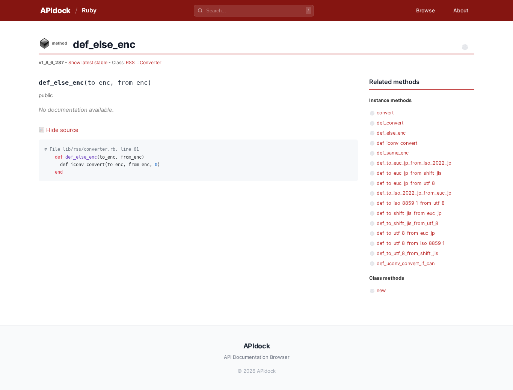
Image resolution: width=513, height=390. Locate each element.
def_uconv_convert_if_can (406, 263)
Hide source (62, 130)
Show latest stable (88, 62)
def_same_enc (393, 153)
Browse (425, 10)
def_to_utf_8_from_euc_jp (406, 233)
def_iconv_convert (397, 143)
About (460, 10)
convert (385, 113)
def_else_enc (391, 133)
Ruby (89, 10)
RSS (130, 62)
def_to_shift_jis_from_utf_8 (407, 223)
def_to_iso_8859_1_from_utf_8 (411, 203)
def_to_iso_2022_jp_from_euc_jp (414, 193)
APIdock (55, 10)
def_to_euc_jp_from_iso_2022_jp (414, 163)
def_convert (390, 123)
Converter (150, 62)
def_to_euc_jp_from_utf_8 (406, 183)
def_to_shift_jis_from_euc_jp (409, 213)
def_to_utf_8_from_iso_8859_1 (411, 243)
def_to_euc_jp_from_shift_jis (409, 173)
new (381, 290)
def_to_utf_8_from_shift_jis (407, 253)
